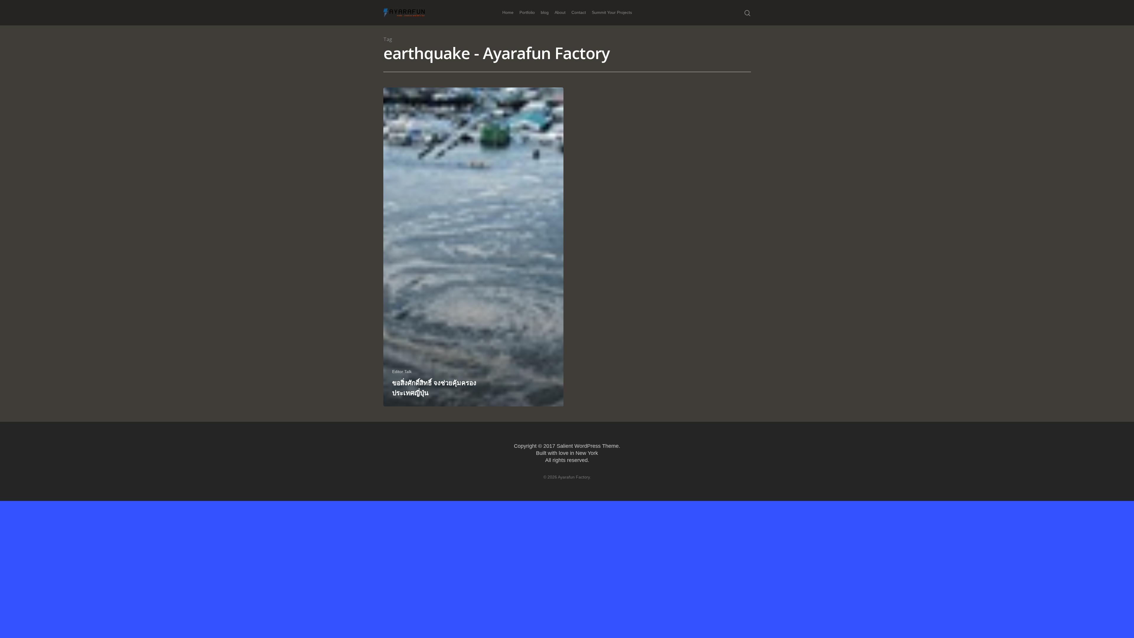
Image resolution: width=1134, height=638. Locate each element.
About (560, 12)
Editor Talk (402, 371)
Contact (578, 12)
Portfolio (527, 12)
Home (508, 12)
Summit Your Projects (612, 12)
